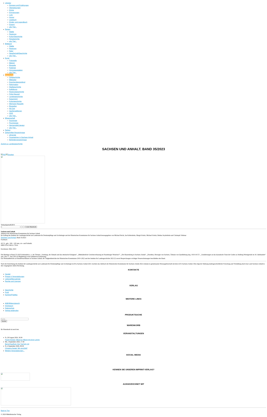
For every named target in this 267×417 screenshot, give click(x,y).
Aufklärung (13, 89)
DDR (11, 113)
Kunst (7, 58)
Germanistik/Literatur (17, 125)
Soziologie (13, 120)
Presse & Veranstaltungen (14, 276)
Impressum (9, 305)
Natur (11, 51)
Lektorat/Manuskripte (12, 279)
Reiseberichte (14, 39)
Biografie (12, 65)
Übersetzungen (15, 7)
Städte (11, 31)
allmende (12, 135)
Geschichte (9, 75)
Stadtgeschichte (15, 87)
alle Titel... (13, 27)
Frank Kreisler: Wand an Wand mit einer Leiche (22, 340)
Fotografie (13, 60)
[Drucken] (10, 154)
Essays (12, 24)
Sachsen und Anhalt (8, 237)
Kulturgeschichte (15, 101)
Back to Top (5, 410)
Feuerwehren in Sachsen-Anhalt (21, 137)
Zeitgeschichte (14, 77)
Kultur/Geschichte (15, 36)
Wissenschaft (10, 118)
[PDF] (3, 154)
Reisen (7, 29)
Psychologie (13, 123)
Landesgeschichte (16, 96)
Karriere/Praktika (11, 295)
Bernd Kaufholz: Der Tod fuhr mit (17, 344)
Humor (11, 17)
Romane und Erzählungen (19, 5)
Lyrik (11, 15)
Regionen (12, 34)
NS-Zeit (12, 108)
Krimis (11, 10)
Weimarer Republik (16, 104)
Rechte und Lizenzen (13, 281)
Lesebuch (12, 19)
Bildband (8, 43)
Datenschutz (9, 308)
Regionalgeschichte (16, 91)
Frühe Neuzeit (14, 94)
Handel (7, 274)
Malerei (12, 63)
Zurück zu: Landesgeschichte (12, 144)
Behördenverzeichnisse (18, 140)
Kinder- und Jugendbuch (18, 22)
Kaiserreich (13, 99)
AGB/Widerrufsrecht (12, 303)
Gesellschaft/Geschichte (18, 53)
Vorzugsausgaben (16, 70)
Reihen (7, 130)
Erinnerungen (14, 12)
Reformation (13, 84)
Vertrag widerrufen (12, 310)
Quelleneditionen (15, 111)
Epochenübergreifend (17, 82)
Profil (7, 292)
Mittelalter (12, 79)
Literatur (8, 3)
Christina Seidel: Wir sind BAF (16, 348)
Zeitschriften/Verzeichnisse (15, 132)
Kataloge (12, 67)
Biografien (13, 106)
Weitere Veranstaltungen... (15, 350)
